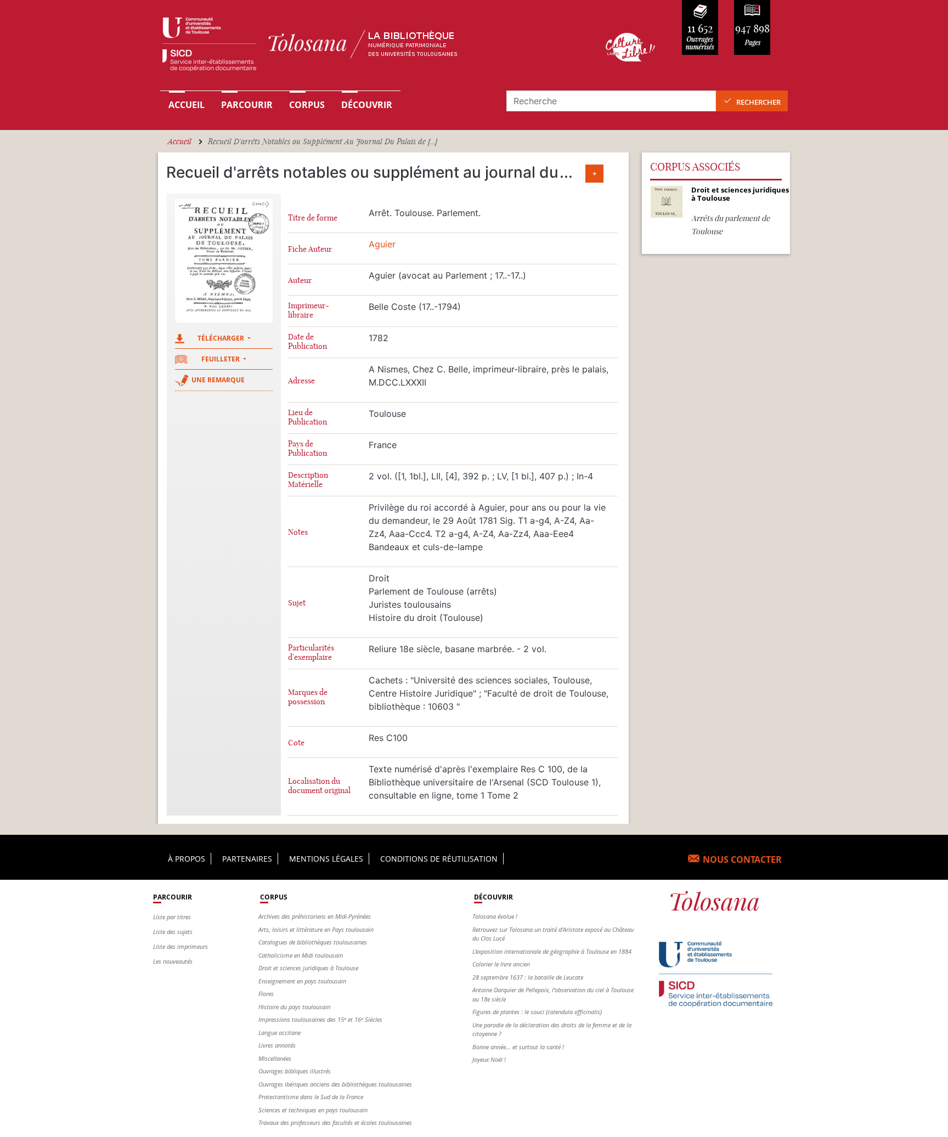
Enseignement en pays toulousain (302, 981)
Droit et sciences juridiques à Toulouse (308, 968)
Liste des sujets (173, 931)
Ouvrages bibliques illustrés (294, 1071)
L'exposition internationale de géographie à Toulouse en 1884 (551, 951)
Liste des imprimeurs (180, 946)
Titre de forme (312, 218)
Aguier (382, 244)
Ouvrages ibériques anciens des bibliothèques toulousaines (335, 1084)
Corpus (307, 105)
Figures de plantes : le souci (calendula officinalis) (537, 1012)
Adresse (301, 381)
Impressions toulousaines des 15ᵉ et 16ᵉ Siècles (320, 1019)
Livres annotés (277, 1045)
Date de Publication (307, 341)
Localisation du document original (319, 786)
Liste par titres (172, 917)
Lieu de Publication (307, 417)
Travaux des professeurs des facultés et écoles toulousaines (335, 1122)
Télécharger (222, 338)
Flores (266, 993)
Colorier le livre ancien (501, 964)
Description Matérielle (308, 480)
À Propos (186, 858)
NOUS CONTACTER (742, 859)
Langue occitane (279, 1032)
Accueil (186, 105)
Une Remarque (218, 379)
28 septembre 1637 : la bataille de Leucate (527, 977)
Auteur (300, 280)
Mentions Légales (326, 858)
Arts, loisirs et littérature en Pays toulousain (316, 929)
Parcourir (247, 105)
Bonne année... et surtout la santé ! (518, 1047)
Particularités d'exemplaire (311, 652)
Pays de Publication (307, 448)
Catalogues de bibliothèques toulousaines (312, 942)
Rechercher (758, 102)
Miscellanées (274, 1058)
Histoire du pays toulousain (294, 1007)
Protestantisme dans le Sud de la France (310, 1097)
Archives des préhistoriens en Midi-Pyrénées (314, 916)
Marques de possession (308, 697)
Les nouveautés (173, 961)
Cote (296, 743)
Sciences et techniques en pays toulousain (313, 1110)
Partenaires (247, 858)
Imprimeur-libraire (308, 310)
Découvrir (366, 105)
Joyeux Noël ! (489, 1059)
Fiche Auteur (310, 249)
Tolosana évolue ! (494, 916)
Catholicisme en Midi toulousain (300, 955)
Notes (298, 532)
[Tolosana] (366, 47)
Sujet (297, 603)
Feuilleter (221, 359)
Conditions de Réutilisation (439, 858)
